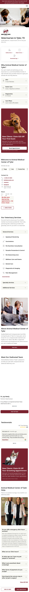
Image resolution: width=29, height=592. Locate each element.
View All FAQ (24, 582)
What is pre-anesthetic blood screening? (11, 564)
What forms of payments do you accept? (12, 570)
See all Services (6, 276)
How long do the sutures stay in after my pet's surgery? (12, 577)
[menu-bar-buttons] (27, 6)
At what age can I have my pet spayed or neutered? (11, 557)
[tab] (12, 406)
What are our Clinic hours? (10, 551)
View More (14, 347)
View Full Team (14, 411)
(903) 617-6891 (7, 589)
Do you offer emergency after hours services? (13, 530)
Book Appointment (21, 589)
